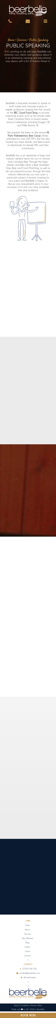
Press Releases (27, 938)
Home (11, 40)
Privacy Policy (36, 1005)
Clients (27, 951)
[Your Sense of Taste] (28, 614)
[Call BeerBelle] (10, 21)
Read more (37, 649)
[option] (28, 885)
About (27, 929)
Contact (27, 956)
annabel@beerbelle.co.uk (29, 973)
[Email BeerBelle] (28, 21)
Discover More (26, 831)
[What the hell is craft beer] (28, 699)
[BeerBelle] (28, 10)
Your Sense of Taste (28, 638)
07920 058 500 (29, 969)
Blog (27, 942)
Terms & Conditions (21, 1005)
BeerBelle (41, 1009)
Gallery (27, 947)
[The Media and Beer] (28, 783)
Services (22, 40)
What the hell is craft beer (28, 722)
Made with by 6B (20, 1009)
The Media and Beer (28, 806)
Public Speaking (38, 40)
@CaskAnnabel (29, 977)
